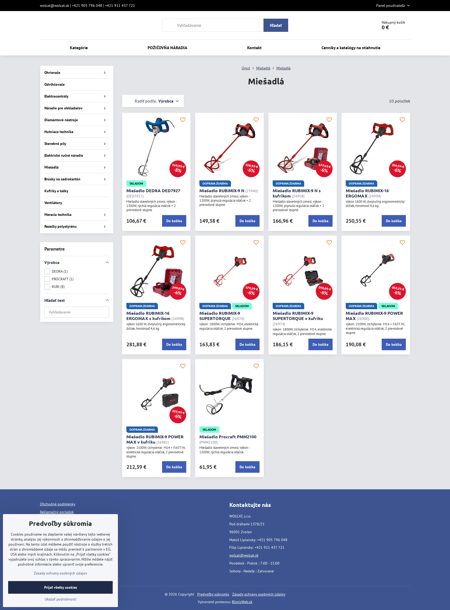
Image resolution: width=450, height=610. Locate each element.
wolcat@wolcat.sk (243, 555)
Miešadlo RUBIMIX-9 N (221, 190)
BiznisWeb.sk (242, 601)
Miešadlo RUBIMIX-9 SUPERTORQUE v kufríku (298, 315)
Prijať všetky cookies (60, 587)
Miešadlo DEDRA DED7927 (153, 190)
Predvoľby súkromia (213, 594)
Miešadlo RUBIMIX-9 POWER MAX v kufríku (155, 439)
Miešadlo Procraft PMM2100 (227, 436)
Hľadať (276, 25)
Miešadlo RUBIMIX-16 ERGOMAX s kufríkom (148, 315)
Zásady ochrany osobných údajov (259, 594)
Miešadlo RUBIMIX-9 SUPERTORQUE (219, 315)
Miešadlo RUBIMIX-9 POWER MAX (374, 315)
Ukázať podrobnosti (60, 599)
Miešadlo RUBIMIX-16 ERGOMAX (367, 193)
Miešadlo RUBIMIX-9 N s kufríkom (297, 193)
